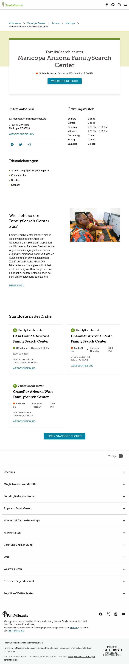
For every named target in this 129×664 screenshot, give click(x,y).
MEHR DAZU (16, 285)
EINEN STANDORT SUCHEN (65, 436)
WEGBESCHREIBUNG (64, 81)
